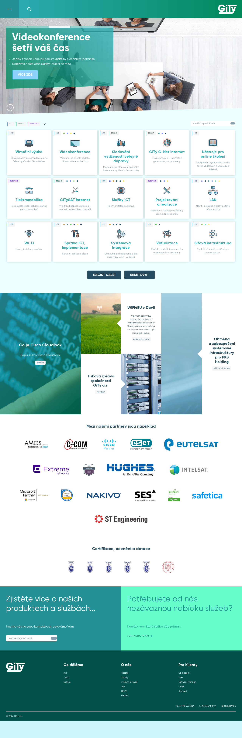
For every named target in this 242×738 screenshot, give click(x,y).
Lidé (123, 687)
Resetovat (139, 275)
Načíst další (104, 275)
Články (124, 677)
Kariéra (125, 696)
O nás (126, 665)
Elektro (67, 682)
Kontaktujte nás (138, 636)
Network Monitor (187, 682)
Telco (66, 677)
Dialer (181, 687)
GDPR (124, 691)
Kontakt (182, 691)
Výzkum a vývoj (129, 682)
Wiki (180, 677)
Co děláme (73, 665)
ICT (65, 673)
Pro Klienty (188, 665)
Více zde (25, 74)
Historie (125, 673)
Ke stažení (183, 673)
